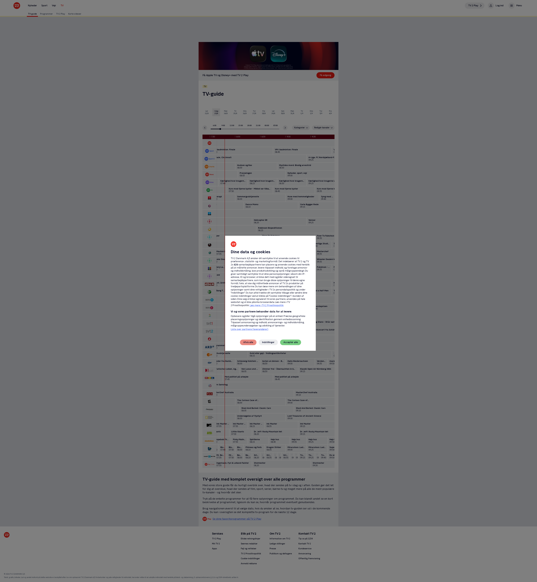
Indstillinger (268, 342)
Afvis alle (248, 342)
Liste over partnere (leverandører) (249, 329)
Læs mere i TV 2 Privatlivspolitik (267, 305)
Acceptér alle (290, 342)
